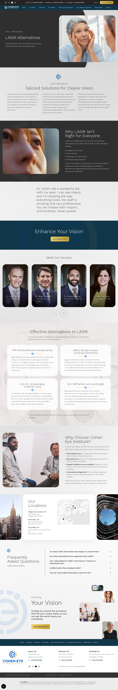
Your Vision (46, 601)
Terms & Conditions (51, 675)
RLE (66, 391)
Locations (32, 7)
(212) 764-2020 (90, 683)
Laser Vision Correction (66, 7)
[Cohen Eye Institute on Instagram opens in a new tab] (6, 2)
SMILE (67, 360)
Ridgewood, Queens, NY (37, 512)
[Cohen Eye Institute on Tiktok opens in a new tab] (15, 2)
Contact (108, 7)
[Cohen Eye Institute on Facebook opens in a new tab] (9, 2)
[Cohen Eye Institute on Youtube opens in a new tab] (12, 2)
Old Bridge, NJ (70, 2)
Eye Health (51, 7)
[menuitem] (6, 2)
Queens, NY (29, 2)
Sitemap (70, 675)
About (24, 7)
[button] (3, 686)
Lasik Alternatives (17, 32)
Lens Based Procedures (83, 7)
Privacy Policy (62, 675)
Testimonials (98, 7)
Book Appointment (106, 2)
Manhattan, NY (49, 2)
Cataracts (42, 7)
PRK (12, 357)
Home (7, 32)
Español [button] (96, 2)
